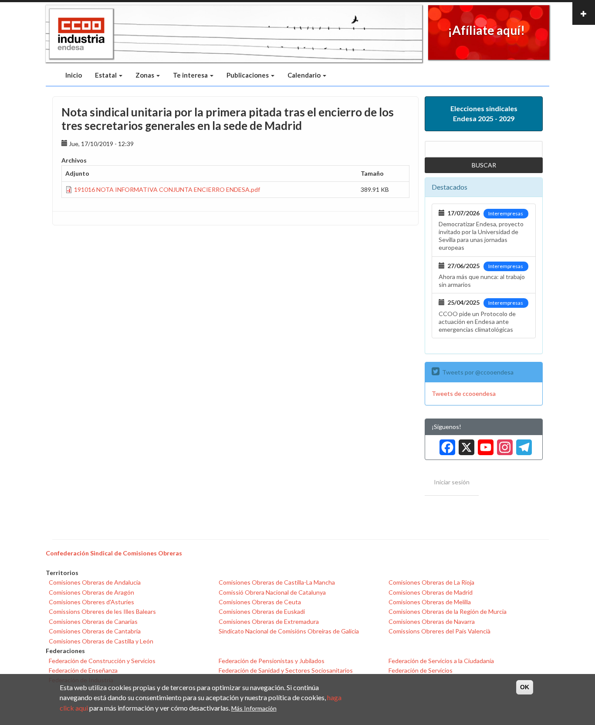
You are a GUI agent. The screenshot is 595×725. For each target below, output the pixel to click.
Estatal (106, 75)
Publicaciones (248, 75)
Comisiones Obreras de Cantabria (95, 631)
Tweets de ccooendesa (464, 393)
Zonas (145, 75)
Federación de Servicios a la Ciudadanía (441, 660)
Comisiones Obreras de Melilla (430, 602)
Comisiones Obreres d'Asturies (91, 602)
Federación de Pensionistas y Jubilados (272, 660)
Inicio (73, 75)
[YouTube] (484, 444)
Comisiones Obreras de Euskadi (262, 611)
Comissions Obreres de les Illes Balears (102, 611)
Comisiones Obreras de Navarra (432, 621)
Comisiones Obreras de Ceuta (260, 602)
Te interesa (191, 75)
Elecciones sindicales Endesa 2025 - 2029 (483, 113)
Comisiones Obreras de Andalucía (95, 582)
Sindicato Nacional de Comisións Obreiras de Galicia (289, 631)
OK (524, 687)
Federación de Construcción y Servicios (102, 660)
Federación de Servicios (421, 670)
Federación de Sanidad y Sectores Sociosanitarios (286, 670)
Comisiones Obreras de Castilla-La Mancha (277, 582)
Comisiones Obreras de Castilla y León (101, 641)
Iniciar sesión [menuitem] (452, 482)
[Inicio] (81, 34)
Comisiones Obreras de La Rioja (431, 582)
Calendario (304, 75)
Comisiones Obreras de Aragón (91, 592)
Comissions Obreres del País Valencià (439, 631)
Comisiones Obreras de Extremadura (269, 621)
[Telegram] (522, 444)
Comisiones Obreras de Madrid (431, 592)
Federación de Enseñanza (83, 670)
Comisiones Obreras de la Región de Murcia (448, 611)
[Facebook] (445, 444)
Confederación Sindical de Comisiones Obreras (114, 553)
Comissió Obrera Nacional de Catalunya (272, 592)
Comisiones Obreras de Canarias (93, 621)
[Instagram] (503, 444)
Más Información (254, 708)
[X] (464, 444)
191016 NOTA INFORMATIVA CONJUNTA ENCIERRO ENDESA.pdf (167, 189)
